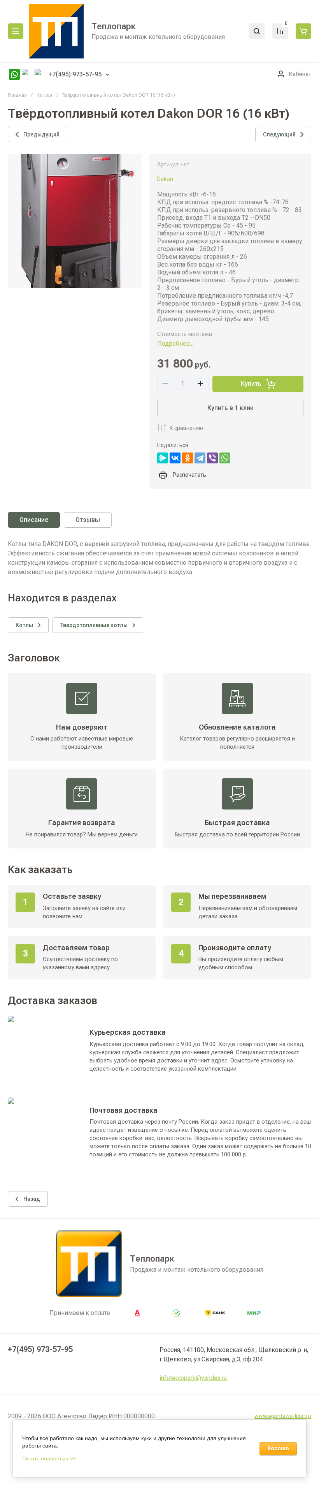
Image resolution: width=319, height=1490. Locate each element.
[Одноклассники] (187, 457)
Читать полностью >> (49, 1458)
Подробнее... (175, 343)
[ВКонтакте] (175, 457)
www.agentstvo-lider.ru (282, 1416)
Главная (17, 95)
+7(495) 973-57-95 (75, 74)
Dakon (165, 178)
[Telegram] (200, 457)
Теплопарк (113, 26)
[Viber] (212, 457)
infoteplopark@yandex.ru (193, 1378)
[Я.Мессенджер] (162, 457)
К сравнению (186, 428)
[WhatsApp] (224, 457)
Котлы (44, 95)
